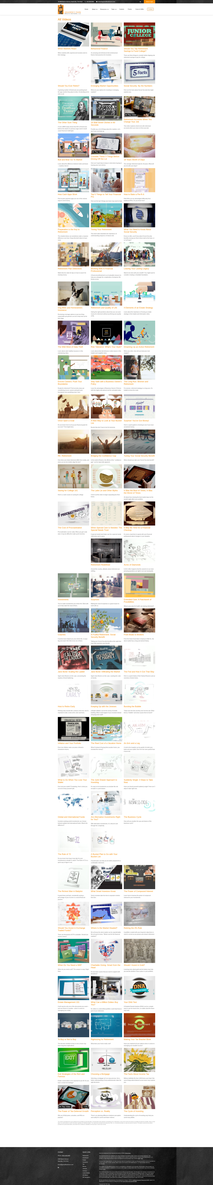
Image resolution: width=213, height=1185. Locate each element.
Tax (83, 1164)
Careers (85, 1170)
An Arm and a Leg (132, 743)
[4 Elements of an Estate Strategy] (139, 305)
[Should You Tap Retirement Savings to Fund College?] (139, 46)
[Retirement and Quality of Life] (106, 305)
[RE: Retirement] (73, 453)
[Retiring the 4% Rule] (139, 925)
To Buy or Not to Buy (67, 1039)
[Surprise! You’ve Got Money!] (139, 418)
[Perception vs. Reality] (106, 1108)
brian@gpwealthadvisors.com (106, 1)
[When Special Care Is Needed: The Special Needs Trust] (106, 525)
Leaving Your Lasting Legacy (136, 268)
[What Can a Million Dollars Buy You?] (106, 999)
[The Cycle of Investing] (139, 1108)
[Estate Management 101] (73, 999)
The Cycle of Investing (133, 1111)
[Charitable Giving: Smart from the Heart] (106, 962)
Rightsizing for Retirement (102, 1039)
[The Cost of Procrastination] (73, 525)
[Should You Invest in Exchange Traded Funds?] (73, 925)
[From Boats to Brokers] (139, 632)
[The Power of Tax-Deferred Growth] (73, 1108)
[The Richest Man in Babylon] (73, 888)
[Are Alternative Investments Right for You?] (106, 814)
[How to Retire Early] (73, 704)
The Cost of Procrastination (70, 528)
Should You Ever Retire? (68, 86)
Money (84, 1166)
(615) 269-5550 (66, 1155)
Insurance (85, 1162)
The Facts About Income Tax (136, 1074)
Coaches (62, 634)
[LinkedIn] (140, 1)
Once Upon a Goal (66, 421)
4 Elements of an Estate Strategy (138, 308)
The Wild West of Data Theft (70, 347)
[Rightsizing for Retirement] (106, 1036)
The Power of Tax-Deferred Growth (73, 1111)
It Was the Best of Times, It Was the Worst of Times (138, 491)
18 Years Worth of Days (134, 160)
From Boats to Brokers (134, 634)
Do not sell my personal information (130, 1181)
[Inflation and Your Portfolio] (73, 740)
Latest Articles (86, 1173)
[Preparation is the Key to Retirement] (73, 227)
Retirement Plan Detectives (70, 268)
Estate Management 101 (68, 1002)
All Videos (85, 1175)
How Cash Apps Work (67, 194)
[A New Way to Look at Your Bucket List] (106, 418)
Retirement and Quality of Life (104, 308)
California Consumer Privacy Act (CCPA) (141, 1180)
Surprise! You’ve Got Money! (136, 421)
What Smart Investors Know (103, 891)
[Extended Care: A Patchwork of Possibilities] (139, 597)
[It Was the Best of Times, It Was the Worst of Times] (139, 488)
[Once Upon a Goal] (73, 418)
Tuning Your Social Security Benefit (139, 456)
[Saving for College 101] (73, 488)
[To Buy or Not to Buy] (73, 1036)
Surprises (95, 599)
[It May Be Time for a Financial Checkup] (139, 525)
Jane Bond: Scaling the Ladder (71, 672)
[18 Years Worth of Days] (139, 157)
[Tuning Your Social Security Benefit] (139, 453)
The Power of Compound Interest (138, 891)
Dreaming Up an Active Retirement (139, 347)
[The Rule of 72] (73, 851)
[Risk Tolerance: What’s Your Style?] (106, 344)
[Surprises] (106, 597)
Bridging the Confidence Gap (103, 456)
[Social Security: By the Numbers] (139, 83)
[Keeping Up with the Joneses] (106, 704)
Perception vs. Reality (100, 1111)
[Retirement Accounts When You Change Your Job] (139, 117)
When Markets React (67, 49)
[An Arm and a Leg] (139, 740)
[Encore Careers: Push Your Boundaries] (73, 379)
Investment (85, 1157)
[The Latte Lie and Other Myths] (106, 488)
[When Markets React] (73, 46)
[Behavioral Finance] (106, 46)
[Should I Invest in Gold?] (139, 962)
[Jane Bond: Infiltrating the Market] (106, 669)
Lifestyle (85, 1168)
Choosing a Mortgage (100, 1074)
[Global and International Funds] (73, 814)
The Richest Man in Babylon (70, 891)
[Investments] (73, 597)
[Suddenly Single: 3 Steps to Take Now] (139, 777)
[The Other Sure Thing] (73, 120)
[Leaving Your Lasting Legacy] (139, 266)
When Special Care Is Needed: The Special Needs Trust (106, 529)
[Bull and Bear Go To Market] (73, 157)
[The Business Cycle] (139, 814)
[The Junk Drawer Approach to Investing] (106, 777)
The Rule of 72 (64, 854)
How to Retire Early (66, 706)
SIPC (142, 1158)
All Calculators (86, 1177)
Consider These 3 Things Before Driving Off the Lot (105, 157)
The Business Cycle (132, 817)
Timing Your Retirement (101, 229)
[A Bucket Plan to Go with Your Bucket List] (106, 851)
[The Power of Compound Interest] (139, 888)
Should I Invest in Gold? (134, 965)
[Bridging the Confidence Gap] (106, 453)
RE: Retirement (64, 456)
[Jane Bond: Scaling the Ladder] (73, 669)
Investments (63, 599)
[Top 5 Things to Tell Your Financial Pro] (106, 191)
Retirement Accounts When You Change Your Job (138, 120)
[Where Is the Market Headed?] (106, 925)
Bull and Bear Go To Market (70, 160)
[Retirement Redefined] (106, 562)
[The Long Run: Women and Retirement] (139, 379)
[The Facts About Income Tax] (139, 1071)
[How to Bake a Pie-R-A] (139, 191)
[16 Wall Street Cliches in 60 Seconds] (106, 120)
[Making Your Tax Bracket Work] (139, 1036)
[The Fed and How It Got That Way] (139, 669)
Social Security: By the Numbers (138, 86)
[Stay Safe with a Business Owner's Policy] (106, 379)
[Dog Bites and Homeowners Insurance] (73, 305)
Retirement (85, 1155)
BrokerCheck (128, 1153)
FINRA (139, 1158)
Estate (84, 1160)
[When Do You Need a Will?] (73, 962)
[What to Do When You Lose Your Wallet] (73, 777)
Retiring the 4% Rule (133, 928)
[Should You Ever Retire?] (73, 83)
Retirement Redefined (100, 565)
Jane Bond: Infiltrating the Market (105, 672)
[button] (86, 9)
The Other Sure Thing (67, 122)
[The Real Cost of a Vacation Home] (106, 740)
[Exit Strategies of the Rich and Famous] (73, 1071)
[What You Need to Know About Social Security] (139, 227)
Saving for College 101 (68, 490)
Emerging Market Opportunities (104, 86)
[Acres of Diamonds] (139, 562)
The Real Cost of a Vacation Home (106, 743)
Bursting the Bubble (132, 706)
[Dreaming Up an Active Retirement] (139, 344)
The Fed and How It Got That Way (139, 672)
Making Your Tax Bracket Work (137, 1039)
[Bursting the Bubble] (139, 704)
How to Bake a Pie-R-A (134, 194)
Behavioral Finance (99, 49)
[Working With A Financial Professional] (106, 266)
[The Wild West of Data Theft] (73, 344)
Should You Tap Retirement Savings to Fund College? (136, 50)
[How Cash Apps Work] (73, 191)
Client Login (149, 1)
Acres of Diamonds (132, 565)
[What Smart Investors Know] (106, 888)
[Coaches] (73, 632)
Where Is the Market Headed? (104, 928)
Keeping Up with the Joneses (103, 706)
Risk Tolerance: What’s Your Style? (106, 347)
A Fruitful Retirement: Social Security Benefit (103, 635)
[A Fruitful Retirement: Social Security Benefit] (106, 632)
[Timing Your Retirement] (106, 227)
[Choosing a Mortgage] (106, 1071)
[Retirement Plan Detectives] (73, 266)
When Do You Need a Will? (70, 965)
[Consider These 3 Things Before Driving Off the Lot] (106, 154)
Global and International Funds (71, 817)
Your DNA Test (130, 1002)
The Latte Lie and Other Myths (104, 490)
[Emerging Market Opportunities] (106, 83)
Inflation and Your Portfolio (69, 743)
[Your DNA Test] (139, 999)
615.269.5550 (90, 1)
